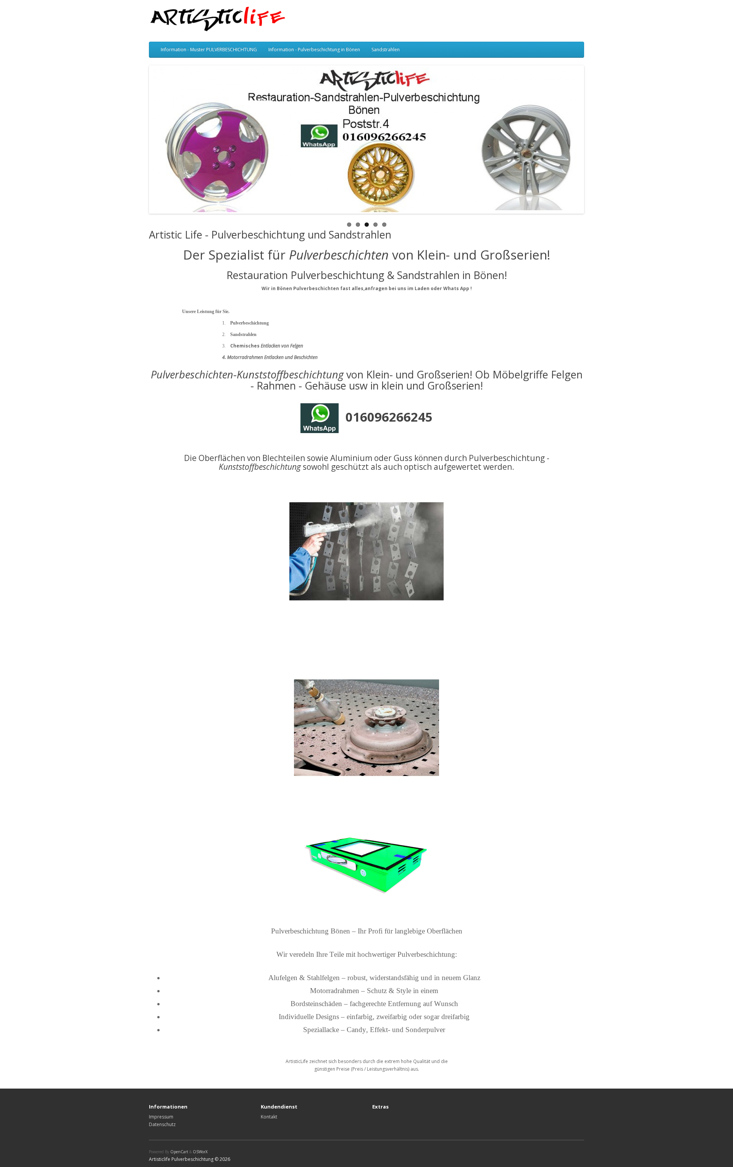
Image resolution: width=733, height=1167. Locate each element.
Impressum (161, 1116)
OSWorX (200, 1151)
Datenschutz (162, 1124)
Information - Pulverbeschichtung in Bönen (314, 49)
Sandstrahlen (385, 49)
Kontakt (269, 1116)
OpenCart (179, 1151)
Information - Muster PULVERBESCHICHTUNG (209, 49)
